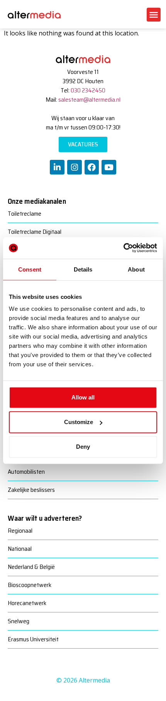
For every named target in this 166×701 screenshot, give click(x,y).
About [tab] (136, 269)
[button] (154, 15)
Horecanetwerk (27, 603)
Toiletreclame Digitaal (34, 231)
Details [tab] (83, 269)
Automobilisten (26, 471)
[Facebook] (92, 167)
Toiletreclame (24, 213)
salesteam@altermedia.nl (89, 99)
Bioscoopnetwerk (29, 585)
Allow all (83, 397)
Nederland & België (31, 567)
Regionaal (20, 530)
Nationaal (20, 548)
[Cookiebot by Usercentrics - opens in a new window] (123, 248)
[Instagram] (74, 167)
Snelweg (18, 621)
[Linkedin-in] (57, 167)
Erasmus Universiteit (33, 639)
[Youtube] (109, 167)
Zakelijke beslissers (31, 490)
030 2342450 (88, 90)
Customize (78, 422)
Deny (83, 446)
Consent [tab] (29, 269)
